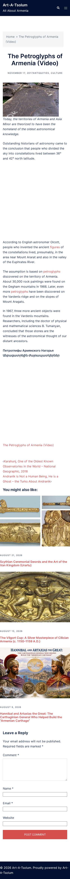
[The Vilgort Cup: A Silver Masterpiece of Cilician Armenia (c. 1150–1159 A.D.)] (35, 596)
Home (10, 36)
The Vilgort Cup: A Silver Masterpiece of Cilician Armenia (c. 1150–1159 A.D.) (34, 639)
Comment (11, 755)
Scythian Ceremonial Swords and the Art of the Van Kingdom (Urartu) (33, 563)
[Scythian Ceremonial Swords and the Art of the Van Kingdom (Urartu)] (35, 521)
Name (8, 788)
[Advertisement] (35, 200)
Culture (57, 73)
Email (8, 803)
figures (55, 247)
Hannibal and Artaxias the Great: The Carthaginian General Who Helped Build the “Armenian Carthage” (31, 717)
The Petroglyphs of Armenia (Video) (28, 445)
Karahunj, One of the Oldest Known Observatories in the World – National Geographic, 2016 (29, 466)
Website (8, 818)
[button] (58, 8)
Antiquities (41, 73)
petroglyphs (51, 271)
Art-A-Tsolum (15, 5)
